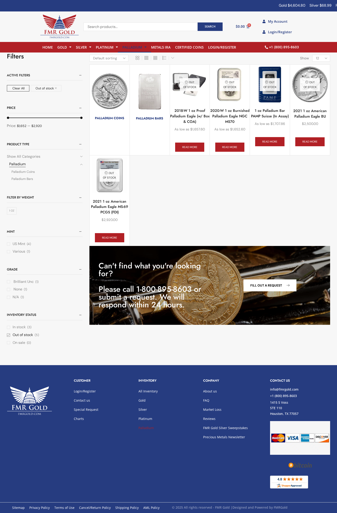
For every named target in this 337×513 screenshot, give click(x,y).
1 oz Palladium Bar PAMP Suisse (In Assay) (270, 113)
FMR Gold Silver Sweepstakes (225, 428)
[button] (269, 285)
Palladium (132, 47)
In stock (22, 327)
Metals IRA (161, 47)
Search (210, 26)
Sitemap (18, 507)
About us (210, 391)
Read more (189, 147)
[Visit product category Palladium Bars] (150, 92)
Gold (62, 47)
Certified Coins (189, 47)
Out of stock (45, 88)
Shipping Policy (127, 507)
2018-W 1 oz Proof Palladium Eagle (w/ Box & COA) (190, 116)
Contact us (82, 400)
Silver (81, 47)
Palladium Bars (22, 179)
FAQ (206, 400)
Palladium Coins (23, 172)
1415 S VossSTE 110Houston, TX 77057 (284, 408)
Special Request (86, 409)
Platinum (104, 47)
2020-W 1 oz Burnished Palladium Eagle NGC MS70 (229, 116)
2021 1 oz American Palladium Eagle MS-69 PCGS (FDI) (109, 207)
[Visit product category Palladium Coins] (110, 91)
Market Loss (212, 409)
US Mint (19, 243)
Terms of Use (64, 507)
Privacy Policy (39, 507)
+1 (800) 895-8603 (283, 396)
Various (19, 251)
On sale (22, 342)
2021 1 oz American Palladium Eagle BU (310, 113)
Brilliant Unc (23, 281)
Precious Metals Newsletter (224, 437)
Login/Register (222, 47)
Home (47, 47)
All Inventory (148, 391)
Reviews (209, 418)
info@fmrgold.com (284, 389)
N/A (16, 297)
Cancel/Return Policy (95, 507)
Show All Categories (23, 156)
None (17, 289)
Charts (79, 418)
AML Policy (151, 507)
